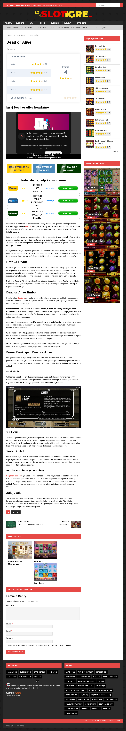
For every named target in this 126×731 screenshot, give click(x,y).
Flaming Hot (100, 109)
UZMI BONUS (68, 188)
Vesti (37, 677)
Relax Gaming (106, 704)
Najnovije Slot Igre (95, 163)
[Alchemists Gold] (102, 181)
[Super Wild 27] (102, 262)
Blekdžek (55, 23)
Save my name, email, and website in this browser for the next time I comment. (39, 645)
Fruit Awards (93, 295)
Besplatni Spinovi (11, 28)
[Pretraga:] (108, 5)
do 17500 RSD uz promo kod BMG (37, 201)
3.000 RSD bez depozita (37, 188)
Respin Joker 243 (95, 241)
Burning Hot (100, 67)
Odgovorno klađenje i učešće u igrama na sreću (103, 721)
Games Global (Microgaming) (79, 686)
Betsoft (101, 672)
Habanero (71, 695)
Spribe (85, 709)
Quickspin (90, 704)
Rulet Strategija (97, 28)
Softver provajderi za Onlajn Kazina (72, 28)
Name (9, 624)
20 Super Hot (100, 56)
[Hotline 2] (45, 550)
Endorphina (110, 677)
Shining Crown (101, 88)
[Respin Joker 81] (102, 208)
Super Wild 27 (94, 268)
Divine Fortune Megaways (15, 562)
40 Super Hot (100, 99)
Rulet (32, 23)
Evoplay (70, 681)
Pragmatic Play (74, 704)
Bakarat (67, 23)
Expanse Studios (86, 681)
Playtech (97, 699)
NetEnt (28, 226)
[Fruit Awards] (102, 289)
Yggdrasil (71, 713)
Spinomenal (72, 709)
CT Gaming (84, 677)
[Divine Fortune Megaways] (20, 550)
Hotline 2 (38, 561)
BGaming (70, 677)
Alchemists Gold (95, 187)
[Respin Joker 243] (102, 235)
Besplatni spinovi (13, 476)
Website (9, 638)
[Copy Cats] (45, 572)
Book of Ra (100, 46)
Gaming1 (100, 686)
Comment (10, 605)
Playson (83, 699)
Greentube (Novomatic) (100, 690)
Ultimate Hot (101, 130)
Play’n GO (111, 699)
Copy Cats (39, 583)
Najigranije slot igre (101, 695)
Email (8, 631)
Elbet (96, 677)
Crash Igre (81, 23)
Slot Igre (20, 23)
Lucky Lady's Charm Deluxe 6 (104, 142)
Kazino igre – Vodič (45, 28)
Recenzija (50, 188)
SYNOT (96, 709)
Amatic (70, 672)
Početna (8, 23)
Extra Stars (100, 77)
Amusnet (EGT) (85, 672)
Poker (42, 23)
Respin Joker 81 (94, 214)
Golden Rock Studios (76, 690)
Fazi (101, 681)
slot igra (21, 298)
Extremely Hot (101, 120)
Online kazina (27, 28)
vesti (106, 709)
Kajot (84, 695)
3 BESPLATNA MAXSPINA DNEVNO (37, 213)
